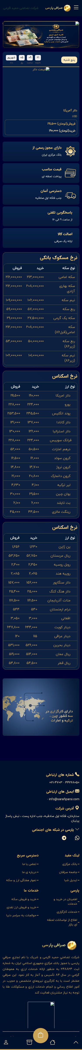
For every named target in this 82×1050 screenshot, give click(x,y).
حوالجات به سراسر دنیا (21, 915)
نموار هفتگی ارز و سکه (21, 880)
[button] (50, 44)
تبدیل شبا (70, 880)
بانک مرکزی (69, 864)
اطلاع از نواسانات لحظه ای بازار (62, 922)
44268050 (72, 783)
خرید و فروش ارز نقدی (21, 907)
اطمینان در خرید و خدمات (65, 901)
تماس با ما (29, 864)
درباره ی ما (29, 872)
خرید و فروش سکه (23, 899)
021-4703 (55, 783)
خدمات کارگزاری (67, 912)
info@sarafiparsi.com (64, 799)
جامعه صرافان (68, 872)
